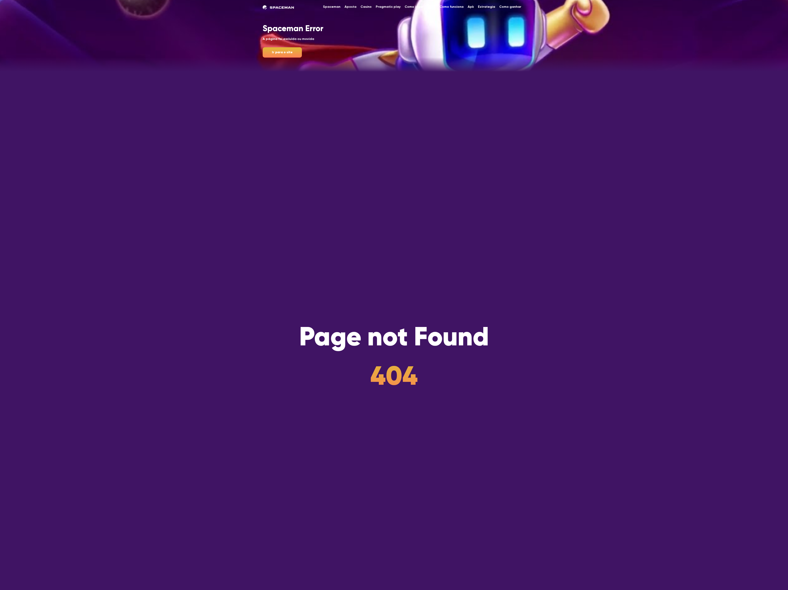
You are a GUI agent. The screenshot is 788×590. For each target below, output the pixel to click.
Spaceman (331, 7)
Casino (366, 7)
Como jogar (414, 7)
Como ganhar (510, 7)
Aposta (350, 7)
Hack (431, 7)
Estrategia (486, 7)
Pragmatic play (388, 7)
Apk (471, 7)
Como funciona (452, 7)
